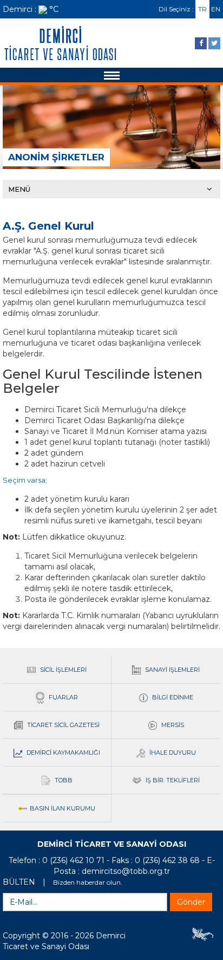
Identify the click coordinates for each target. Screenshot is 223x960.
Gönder (191, 902)
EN (215, 9)
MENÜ (19, 189)
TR (202, 9)
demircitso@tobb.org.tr (126, 871)
